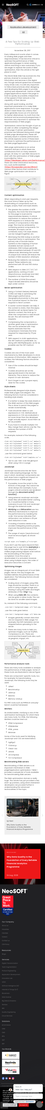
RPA (3, 1036)
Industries (5, 929)
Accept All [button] (23, 1105)
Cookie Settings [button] (10, 1105)
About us (5, 925)
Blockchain (6, 993)
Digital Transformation (10, 963)
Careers (4, 937)
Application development (23, 27)
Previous (2, 815)
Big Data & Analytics (9, 1001)
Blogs (4, 954)
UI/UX (4, 982)
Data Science (6, 997)
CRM (3, 1029)
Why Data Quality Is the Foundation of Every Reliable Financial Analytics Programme (20, 827)
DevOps (5, 1004)
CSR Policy (5, 944)
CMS (3, 1032)
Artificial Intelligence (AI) (10, 986)
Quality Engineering (9, 1012)
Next (42, 815)
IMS (3, 1008)
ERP (3, 1044)
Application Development (11, 974)
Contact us (6, 941)
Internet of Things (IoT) (10, 989)
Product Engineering (9, 971)
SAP (3, 1040)
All (23, 32)
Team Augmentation (9, 967)
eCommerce (6, 1025)
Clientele (5, 933)
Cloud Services (7, 1016)
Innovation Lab (7, 978)
